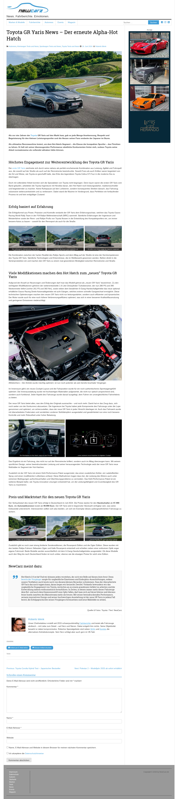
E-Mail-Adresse (14, 728)
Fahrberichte (34, 22)
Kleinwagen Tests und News (28, 46)
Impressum (13, 772)
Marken (12, 782)
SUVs (92, 629)
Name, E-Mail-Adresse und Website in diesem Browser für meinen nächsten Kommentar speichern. (52, 747)
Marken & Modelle (17, 22)
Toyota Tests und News (70, 46)
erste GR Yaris (18, 168)
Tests (11, 784)
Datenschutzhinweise (34, 753)
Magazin (71, 22)
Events (61, 22)
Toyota (34, 135)
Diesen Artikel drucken (42, 648)
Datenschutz (14, 774)
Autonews (49, 22)
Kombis (103, 629)
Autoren (12, 777)
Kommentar (12, 687)
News (11, 787)
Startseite (12, 779)
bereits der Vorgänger (31, 579)
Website (10, 738)
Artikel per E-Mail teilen (19, 648)
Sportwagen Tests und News (50, 46)
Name (10, 718)
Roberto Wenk (100, 46)
